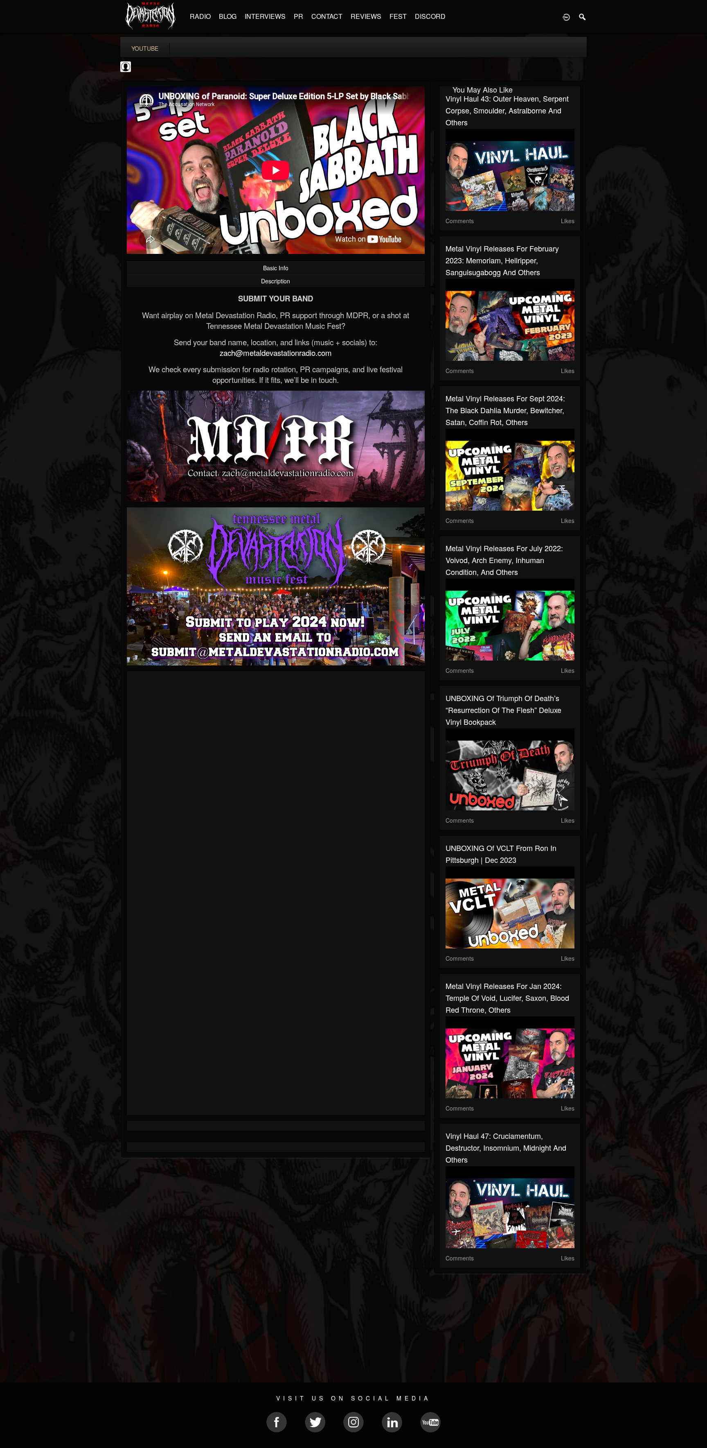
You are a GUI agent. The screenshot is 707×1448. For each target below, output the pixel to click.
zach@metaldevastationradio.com (276, 352)
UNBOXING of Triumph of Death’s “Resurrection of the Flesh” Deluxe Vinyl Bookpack (503, 709)
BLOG (227, 16)
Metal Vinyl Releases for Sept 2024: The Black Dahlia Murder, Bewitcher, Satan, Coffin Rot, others (505, 410)
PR (298, 16)
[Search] (583, 16)
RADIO (200, 16)
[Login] (566, 16)
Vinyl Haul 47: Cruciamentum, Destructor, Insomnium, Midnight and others (506, 1147)
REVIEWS (366, 16)
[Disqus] (276, 786)
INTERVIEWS (265, 16)
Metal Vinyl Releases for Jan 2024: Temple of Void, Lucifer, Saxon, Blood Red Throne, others (507, 997)
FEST (398, 16)
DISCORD (430, 16)
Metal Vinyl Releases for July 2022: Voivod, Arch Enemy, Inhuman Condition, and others (504, 560)
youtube (144, 48)
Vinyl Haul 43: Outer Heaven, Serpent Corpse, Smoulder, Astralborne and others (507, 110)
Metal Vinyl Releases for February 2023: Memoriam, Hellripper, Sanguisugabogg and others (502, 260)
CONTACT (326, 16)
